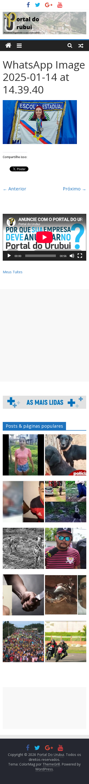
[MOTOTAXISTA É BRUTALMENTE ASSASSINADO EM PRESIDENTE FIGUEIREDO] (65, 597)
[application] (44, 237)
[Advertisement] (44, 335)
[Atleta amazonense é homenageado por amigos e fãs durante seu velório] (65, 644)
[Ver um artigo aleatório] (80, 45)
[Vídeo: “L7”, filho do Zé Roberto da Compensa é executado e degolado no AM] (23, 504)
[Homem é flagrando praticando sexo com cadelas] (65, 457)
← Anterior (14, 189)
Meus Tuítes (12, 272)
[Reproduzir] (9, 255)
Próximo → (74, 189)
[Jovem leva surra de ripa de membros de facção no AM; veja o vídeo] (23, 457)
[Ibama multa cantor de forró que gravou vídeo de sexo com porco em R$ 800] (65, 550)
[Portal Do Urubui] (8, 45)
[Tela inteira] (79, 255)
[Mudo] (71, 255)
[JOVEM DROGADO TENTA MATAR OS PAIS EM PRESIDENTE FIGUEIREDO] (23, 597)
